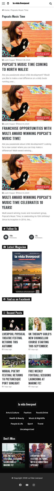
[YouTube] (27, 485)
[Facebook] (20, 485)
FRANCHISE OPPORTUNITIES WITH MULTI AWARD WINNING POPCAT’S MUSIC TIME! (27, 133)
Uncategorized (27, 429)
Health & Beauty (16, 418)
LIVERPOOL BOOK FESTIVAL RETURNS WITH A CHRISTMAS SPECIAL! (39, 460)
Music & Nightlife (37, 418)
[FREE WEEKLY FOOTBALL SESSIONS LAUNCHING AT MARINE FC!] (40, 361)
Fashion (27, 412)
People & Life (17, 424)
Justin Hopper (9, 60)
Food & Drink (42, 412)
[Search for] (50, 4)
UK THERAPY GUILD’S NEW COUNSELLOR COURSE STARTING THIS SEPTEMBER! (40, 340)
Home (6, 10)
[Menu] (3, 4)
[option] (13, 455)
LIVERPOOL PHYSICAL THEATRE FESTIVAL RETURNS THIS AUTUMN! (13, 340)
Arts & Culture (12, 412)
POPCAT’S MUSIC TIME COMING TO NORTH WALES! (24, 67)
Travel (40, 424)
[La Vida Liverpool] (18, 3)
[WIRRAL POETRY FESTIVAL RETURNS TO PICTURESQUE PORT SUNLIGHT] (13, 361)
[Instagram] (33, 485)
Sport (30, 424)
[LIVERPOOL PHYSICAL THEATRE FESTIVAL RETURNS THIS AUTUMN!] (13, 324)
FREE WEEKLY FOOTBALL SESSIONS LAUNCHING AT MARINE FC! (40, 377)
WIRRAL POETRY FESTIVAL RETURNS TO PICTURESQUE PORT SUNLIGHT (12, 377)
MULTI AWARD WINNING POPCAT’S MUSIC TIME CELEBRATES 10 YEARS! (26, 202)
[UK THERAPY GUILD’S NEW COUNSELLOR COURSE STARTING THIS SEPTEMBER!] (40, 324)
